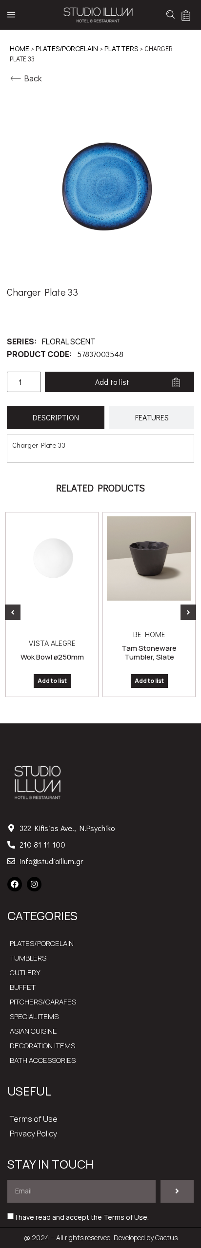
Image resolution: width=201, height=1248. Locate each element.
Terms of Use (34, 1119)
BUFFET (23, 987)
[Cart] (186, 15)
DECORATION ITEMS (42, 1045)
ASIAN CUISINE (33, 1031)
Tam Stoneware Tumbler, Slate (149, 652)
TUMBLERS (28, 958)
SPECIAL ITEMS (34, 1016)
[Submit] (177, 1191)
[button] (12, 612)
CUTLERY (25, 972)
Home (19, 48)
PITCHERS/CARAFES (43, 1002)
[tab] (55, 417)
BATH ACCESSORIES (43, 1060)
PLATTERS (121, 48)
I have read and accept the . (82, 1217)
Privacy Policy (33, 1133)
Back (33, 78)
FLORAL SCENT (69, 341)
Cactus (166, 1237)
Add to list (112, 382)
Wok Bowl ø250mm (52, 657)
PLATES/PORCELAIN (67, 48)
